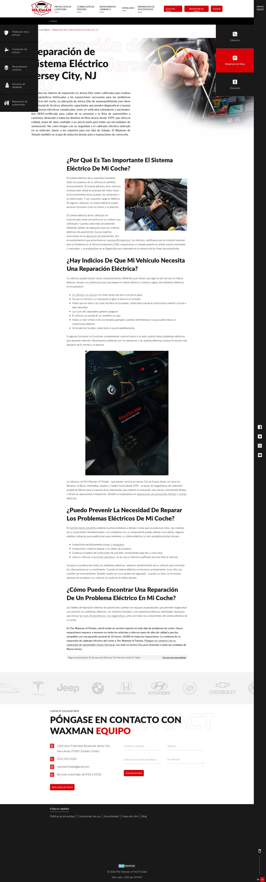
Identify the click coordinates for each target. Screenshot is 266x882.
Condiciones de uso (89, 816)
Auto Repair (44, 29)
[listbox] (260, 879)
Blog (144, 816)
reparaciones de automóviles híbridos (157, 494)
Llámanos (235, 40)
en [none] (258, 880)
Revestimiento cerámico (108, 8)
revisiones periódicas (104, 556)
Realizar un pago (62, 787)
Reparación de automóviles (146, 8)
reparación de (93, 236)
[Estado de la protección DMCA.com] (127, 866)
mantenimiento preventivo (83, 527)
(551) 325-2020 (171, 9)
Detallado (128, 8)
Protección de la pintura (62, 8)
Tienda (217, 8)
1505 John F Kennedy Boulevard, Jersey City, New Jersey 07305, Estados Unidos (83, 748)
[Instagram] (260, 446)
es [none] (262, 880)
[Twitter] (260, 436)
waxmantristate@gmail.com (73, 766)
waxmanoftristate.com (118, 240)
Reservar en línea (196, 9)
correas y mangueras (113, 544)
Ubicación (235, 88)
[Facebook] (260, 427)
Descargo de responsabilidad (174, 658)
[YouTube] (260, 455)
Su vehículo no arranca (84, 294)
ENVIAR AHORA (134, 773)
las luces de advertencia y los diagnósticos (102, 615)
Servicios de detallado (18, 85)
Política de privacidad (62, 816)
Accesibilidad (111, 816)
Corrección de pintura (85, 8)
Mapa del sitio (130, 816)
